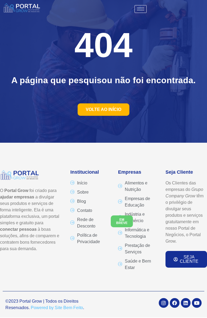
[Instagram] (163, 303)
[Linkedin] (186, 303)
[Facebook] (175, 303)
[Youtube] (197, 303)
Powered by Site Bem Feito (57, 307)
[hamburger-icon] (140, 9)
